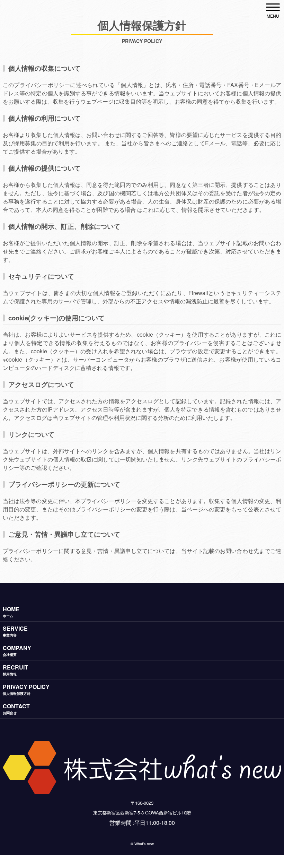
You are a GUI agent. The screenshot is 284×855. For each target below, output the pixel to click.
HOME (11, 611)
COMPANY (17, 650)
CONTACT (16, 708)
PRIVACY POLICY (26, 689)
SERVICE (15, 631)
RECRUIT (15, 669)
